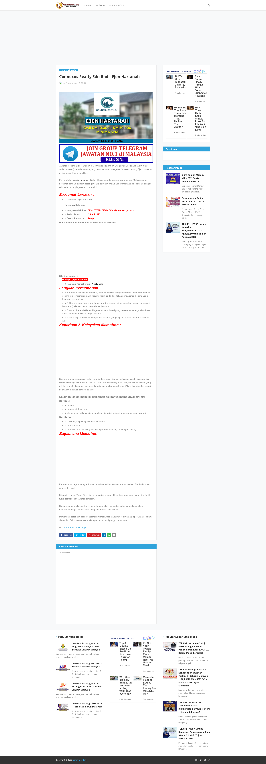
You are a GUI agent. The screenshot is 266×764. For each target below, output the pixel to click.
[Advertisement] (133, 37)
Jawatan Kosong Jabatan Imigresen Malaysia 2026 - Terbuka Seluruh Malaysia (86, 646)
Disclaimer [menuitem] (100, 5)
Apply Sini (97, 284)
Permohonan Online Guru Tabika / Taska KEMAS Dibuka (193, 201)
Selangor (82, 527)
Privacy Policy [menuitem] (116, 5)
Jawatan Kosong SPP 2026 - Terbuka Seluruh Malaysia (87, 665)
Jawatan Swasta (69, 527)
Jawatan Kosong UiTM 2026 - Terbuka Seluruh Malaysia (87, 705)
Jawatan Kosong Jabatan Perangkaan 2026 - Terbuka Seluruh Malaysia (87, 686)
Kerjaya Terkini (80, 759)
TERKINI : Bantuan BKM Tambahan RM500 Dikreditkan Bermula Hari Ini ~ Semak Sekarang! (194, 707)
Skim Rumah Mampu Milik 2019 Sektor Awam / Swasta (193, 178)
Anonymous (71, 83)
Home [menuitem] (87, 5)
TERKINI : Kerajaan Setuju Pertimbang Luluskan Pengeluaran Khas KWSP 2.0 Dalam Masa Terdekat (193, 648)
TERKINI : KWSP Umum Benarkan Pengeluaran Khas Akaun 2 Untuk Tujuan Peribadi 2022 (194, 230)
